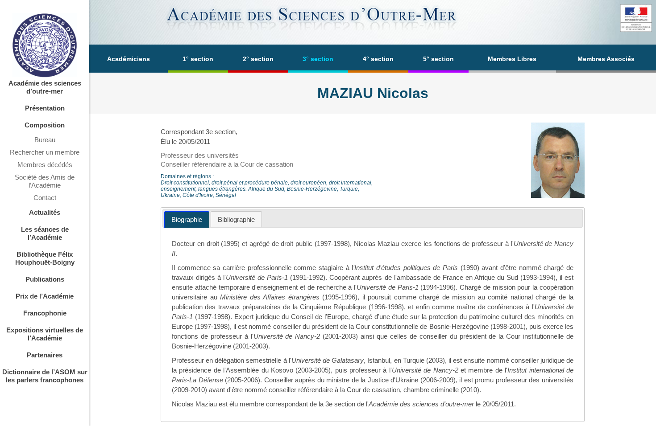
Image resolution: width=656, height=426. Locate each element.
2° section (258, 58)
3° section (318, 58)
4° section (378, 58)
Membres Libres (512, 58)
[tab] (186, 219)
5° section (438, 58)
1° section (198, 58)
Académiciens (128, 58)
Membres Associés (606, 58)
